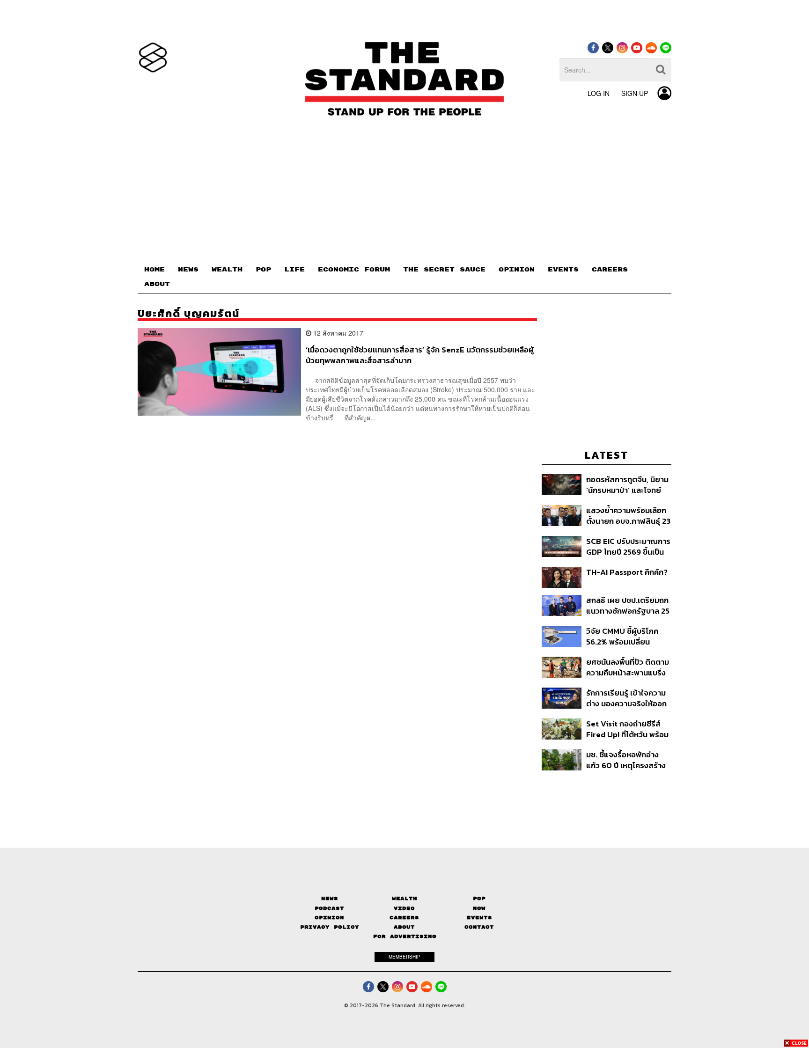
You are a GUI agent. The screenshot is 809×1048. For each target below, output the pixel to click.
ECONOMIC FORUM (354, 269)
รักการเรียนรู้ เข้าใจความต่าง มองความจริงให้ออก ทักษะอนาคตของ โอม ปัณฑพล (626, 698)
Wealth (404, 898)
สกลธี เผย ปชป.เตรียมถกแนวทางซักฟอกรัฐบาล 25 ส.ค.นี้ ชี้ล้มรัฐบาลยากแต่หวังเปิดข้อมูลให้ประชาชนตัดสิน (627, 605)
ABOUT (157, 284)
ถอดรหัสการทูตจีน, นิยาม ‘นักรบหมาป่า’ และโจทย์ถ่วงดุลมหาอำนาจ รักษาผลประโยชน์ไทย (627, 484)
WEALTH (227, 269)
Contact (479, 927)
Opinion (329, 917)
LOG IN (599, 93)
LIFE (294, 269)
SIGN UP (634, 93)
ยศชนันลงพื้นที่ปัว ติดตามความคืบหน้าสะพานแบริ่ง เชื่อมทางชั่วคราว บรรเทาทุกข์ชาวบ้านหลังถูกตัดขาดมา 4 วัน (627, 667)
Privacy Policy (329, 927)
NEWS (188, 269)
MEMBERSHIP (404, 956)
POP (263, 269)
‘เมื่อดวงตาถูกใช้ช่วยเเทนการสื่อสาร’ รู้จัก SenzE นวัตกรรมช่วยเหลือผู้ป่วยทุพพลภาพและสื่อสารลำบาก (420, 355)
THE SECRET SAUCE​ (444, 269)
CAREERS (610, 269)
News (329, 898)
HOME (154, 269)
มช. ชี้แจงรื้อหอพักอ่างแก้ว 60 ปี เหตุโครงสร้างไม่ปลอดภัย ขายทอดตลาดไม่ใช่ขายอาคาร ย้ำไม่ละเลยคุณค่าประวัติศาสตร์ (626, 759)
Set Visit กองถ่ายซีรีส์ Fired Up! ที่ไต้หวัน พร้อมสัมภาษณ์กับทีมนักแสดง (627, 729)
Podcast (329, 908)
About (404, 927)
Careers (404, 917)
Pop (479, 898)
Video (404, 908)
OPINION (517, 269)
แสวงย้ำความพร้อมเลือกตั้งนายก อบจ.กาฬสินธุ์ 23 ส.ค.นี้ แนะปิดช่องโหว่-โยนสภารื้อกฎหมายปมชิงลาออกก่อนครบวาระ (628, 515)
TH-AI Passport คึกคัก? (627, 572)
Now (479, 908)
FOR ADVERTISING (404, 936)
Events (479, 917)
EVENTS (563, 269)
